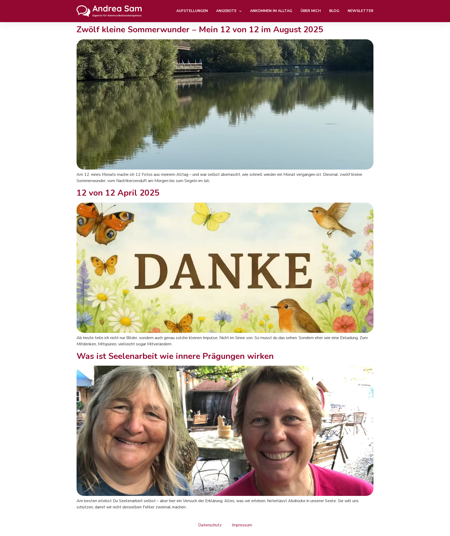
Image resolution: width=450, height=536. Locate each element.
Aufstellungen (192, 10)
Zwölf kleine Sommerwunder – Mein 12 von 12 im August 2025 (200, 29)
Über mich (311, 10)
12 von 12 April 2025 (118, 192)
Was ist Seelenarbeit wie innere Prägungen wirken (175, 356)
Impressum (242, 525)
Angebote (226, 10)
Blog (334, 10)
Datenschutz (210, 525)
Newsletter (360, 10)
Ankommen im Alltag (271, 10)
